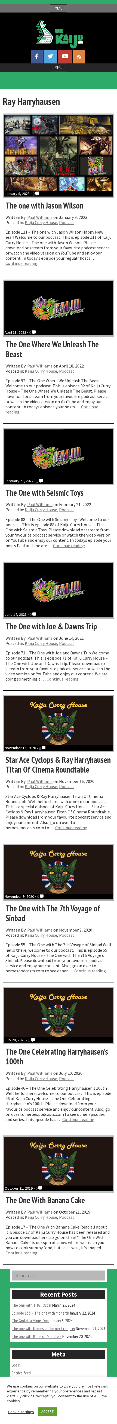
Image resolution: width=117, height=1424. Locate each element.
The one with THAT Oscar (31, 1305)
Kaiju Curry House (41, 222)
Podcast (66, 222)
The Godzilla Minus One (30, 1320)
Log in (16, 1365)
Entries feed (21, 1373)
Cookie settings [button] (21, 1411)
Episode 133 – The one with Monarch (40, 1313)
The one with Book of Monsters (36, 1336)
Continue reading (21, 263)
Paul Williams (40, 217)
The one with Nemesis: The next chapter (43, 1328)
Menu (59, 8)
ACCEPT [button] (47, 1411)
